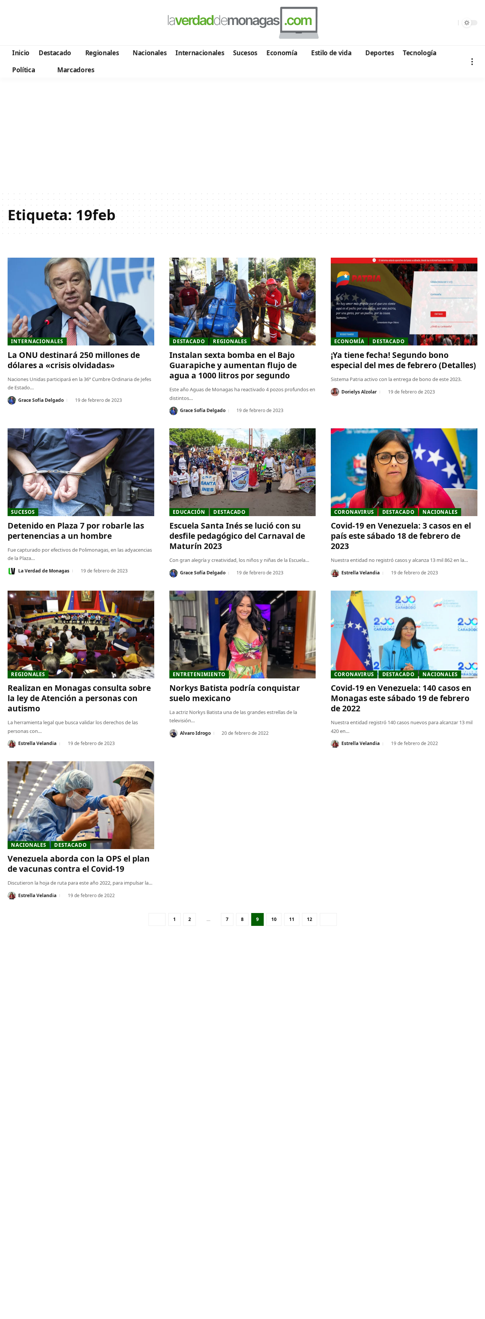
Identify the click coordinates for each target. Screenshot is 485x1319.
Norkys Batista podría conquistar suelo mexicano (234, 693)
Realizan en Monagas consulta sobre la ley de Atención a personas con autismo (79, 698)
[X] (25, 23)
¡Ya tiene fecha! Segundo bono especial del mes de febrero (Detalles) (403, 360)
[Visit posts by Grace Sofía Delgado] (12, 400)
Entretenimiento (199, 674)
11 (291, 919)
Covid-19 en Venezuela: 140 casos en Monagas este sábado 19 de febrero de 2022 (401, 698)
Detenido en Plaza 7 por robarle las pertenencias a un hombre (76, 530)
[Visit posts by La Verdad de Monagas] (12, 571)
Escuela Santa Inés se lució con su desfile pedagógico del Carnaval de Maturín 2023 (237, 536)
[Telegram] (55, 23)
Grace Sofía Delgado (41, 400)
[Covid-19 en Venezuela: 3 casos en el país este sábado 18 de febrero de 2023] (404, 472)
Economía (349, 341)
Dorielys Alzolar (359, 392)
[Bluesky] (86, 23)
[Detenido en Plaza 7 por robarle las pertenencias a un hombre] (81, 472)
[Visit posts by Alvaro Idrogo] (173, 733)
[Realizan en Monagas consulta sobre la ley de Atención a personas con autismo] (81, 634)
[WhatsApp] (66, 23)
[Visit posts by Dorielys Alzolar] (335, 392)
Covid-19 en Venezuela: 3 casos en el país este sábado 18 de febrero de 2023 (401, 536)
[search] (450, 22)
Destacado (189, 341)
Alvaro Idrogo (195, 733)
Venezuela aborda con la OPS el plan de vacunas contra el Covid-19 (79, 863)
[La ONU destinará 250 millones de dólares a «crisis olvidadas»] (81, 301)
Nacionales (440, 512)
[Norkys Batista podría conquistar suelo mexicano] (242, 634)
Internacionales (37, 341)
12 (309, 919)
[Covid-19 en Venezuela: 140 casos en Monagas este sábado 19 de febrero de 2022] (404, 634)
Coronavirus (354, 512)
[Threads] (76, 23)
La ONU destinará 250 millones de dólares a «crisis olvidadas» (74, 360)
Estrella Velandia (360, 572)
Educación (189, 512)
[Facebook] (14, 23)
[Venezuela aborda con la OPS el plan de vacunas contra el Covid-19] (81, 805)
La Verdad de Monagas (43, 571)
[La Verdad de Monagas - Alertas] (242, 23)
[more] (472, 61)
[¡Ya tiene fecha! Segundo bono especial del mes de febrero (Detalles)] (404, 301)
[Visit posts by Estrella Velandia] (335, 573)
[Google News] (35, 23)
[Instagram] (45, 23)
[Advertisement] (242, 134)
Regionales (230, 341)
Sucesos (22, 512)
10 (274, 919)
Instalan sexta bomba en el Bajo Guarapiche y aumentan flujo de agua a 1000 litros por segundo (233, 365)
